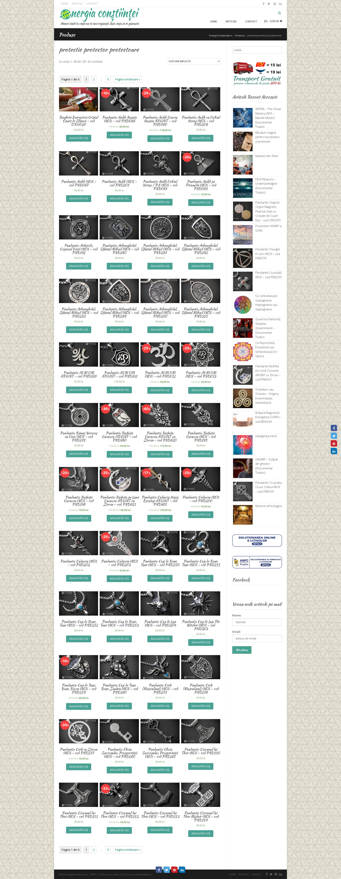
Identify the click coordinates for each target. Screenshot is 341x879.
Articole (77, 3)
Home (64, 3)
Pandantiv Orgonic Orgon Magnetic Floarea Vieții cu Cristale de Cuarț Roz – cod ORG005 (268, 211)
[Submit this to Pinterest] (174, 870)
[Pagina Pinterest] (334, 443)
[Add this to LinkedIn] (182, 870)
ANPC (93, 874)
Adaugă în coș (78, 138)
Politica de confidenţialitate (136, 874)
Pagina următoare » (127, 79)
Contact (92, 3)
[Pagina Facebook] (334, 428)
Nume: (237, 615)
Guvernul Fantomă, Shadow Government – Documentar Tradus (268, 328)
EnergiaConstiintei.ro (77, 874)
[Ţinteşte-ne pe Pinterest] (274, 4)
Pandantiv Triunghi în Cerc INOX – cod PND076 (267, 253)
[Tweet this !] (167, 870)
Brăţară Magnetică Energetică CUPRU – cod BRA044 (268, 417)
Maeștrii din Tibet (266, 156)
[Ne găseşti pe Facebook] (264, 4)
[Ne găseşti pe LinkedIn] (280, 4)
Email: (236, 632)
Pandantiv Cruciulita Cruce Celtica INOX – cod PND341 (268, 487)
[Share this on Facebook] (159, 870)
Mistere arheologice (268, 506)
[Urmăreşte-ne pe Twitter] (269, 4)
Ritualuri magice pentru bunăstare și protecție (267, 137)
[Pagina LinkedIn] (334, 451)
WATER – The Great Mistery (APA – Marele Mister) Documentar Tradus (268, 118)
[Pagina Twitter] (334, 436)
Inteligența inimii (266, 436)
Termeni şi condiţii (109, 874)
